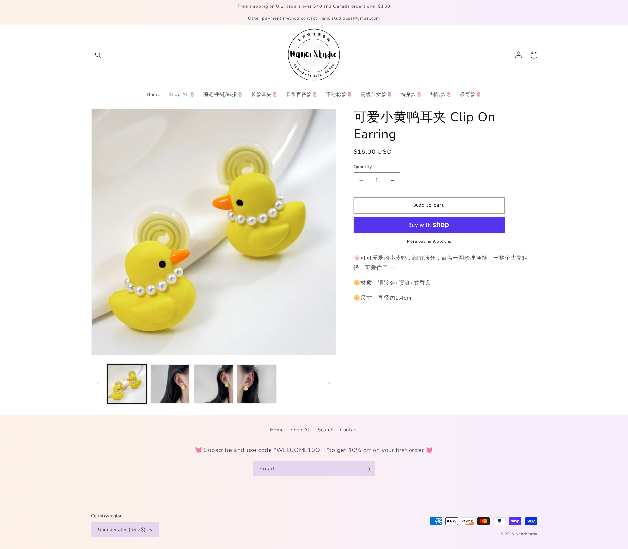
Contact (349, 429)
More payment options (429, 241)
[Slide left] (98, 384)
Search (326, 429)
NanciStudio (526, 533)
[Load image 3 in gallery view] (214, 384)
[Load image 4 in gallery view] (257, 384)
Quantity (363, 167)
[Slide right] (329, 384)
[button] (98, 54)
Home (277, 429)
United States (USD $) (122, 529)
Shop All (300, 429)
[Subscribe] (367, 469)
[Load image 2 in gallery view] (170, 384)
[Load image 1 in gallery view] (127, 384)
